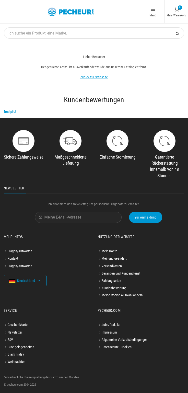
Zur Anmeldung (146, 217)
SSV (10, 340)
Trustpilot (10, 112)
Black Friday (16, 354)
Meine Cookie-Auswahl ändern (122, 295)
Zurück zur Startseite (94, 77)
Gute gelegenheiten (21, 347)
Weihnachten (16, 362)
